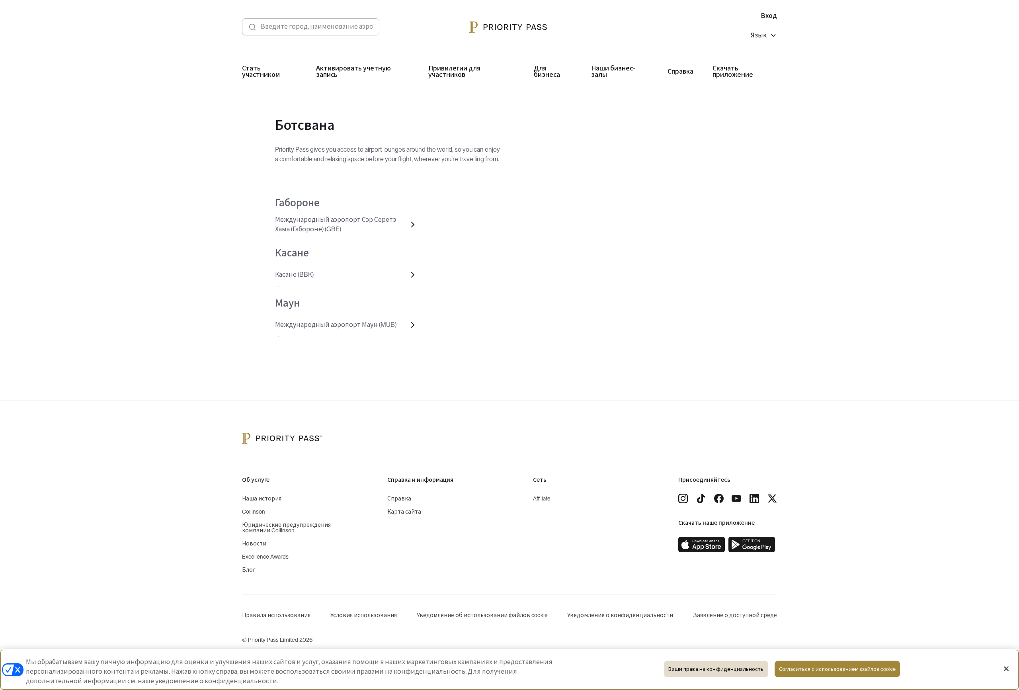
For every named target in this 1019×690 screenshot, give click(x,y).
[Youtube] (736, 498)
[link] (701, 545)
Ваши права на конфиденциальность (715, 669)
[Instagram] (683, 498)
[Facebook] (719, 498)
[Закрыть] (1006, 669)
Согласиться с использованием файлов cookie (837, 669)
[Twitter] (772, 498)
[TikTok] (701, 498)
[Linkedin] (754, 498)
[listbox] (764, 36)
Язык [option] (759, 35)
